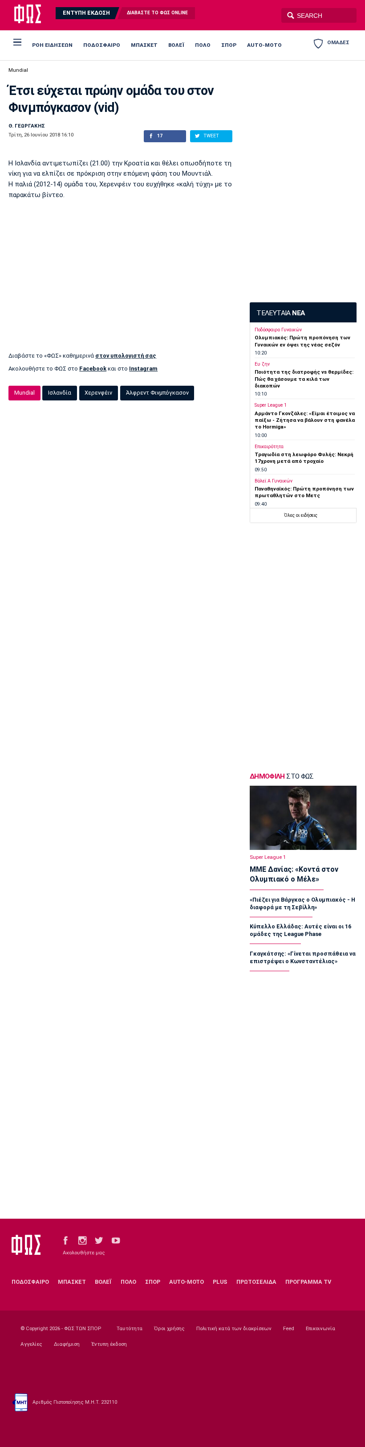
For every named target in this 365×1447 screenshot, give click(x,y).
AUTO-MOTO (264, 45)
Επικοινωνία (320, 1328)
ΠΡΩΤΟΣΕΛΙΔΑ (256, 1281)
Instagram (143, 368)
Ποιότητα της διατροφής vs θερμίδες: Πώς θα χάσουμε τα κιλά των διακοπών (304, 379)
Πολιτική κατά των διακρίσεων (234, 1328)
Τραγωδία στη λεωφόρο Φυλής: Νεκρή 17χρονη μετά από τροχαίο (304, 457)
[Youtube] (116, 1240)
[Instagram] (82, 1240)
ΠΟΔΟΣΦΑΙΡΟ (101, 45)
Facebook (92, 368)
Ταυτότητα (129, 1328)
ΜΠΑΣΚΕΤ (144, 45)
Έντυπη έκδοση (109, 1344)
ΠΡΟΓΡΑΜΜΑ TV (308, 1281)
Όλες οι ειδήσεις (300, 515)
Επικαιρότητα (269, 446)
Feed (288, 1328)
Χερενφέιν (98, 392)
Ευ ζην (262, 364)
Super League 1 (271, 405)
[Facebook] (65, 1240)
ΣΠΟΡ (228, 45)
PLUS (220, 1281)
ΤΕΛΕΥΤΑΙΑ (280, 313)
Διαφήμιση (67, 1344)
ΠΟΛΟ (203, 45)
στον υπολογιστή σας (125, 355)
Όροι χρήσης (169, 1328)
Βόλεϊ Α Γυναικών (273, 481)
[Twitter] (99, 1240)
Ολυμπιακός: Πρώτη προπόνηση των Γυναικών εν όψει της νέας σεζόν (302, 340)
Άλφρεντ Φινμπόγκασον (157, 392)
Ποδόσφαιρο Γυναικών (278, 330)
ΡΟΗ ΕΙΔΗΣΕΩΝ (52, 45)
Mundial (18, 70)
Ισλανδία (59, 392)
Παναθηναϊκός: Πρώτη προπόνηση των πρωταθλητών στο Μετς (304, 492)
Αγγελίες (31, 1344)
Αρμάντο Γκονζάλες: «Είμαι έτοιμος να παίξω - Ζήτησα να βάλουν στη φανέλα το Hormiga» (305, 420)
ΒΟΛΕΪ (176, 45)
